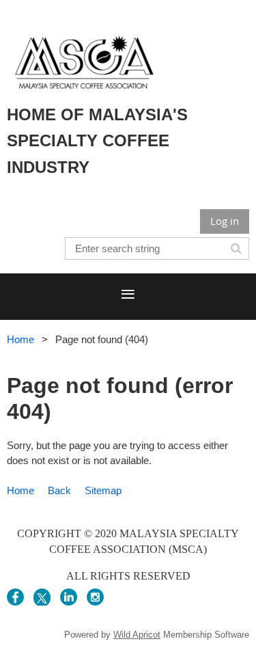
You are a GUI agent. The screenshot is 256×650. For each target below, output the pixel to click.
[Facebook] (15, 597)
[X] (42, 597)
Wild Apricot (136, 634)
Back (59, 490)
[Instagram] (95, 597)
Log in (224, 221)
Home (20, 339)
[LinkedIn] (68, 597)
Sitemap (103, 490)
